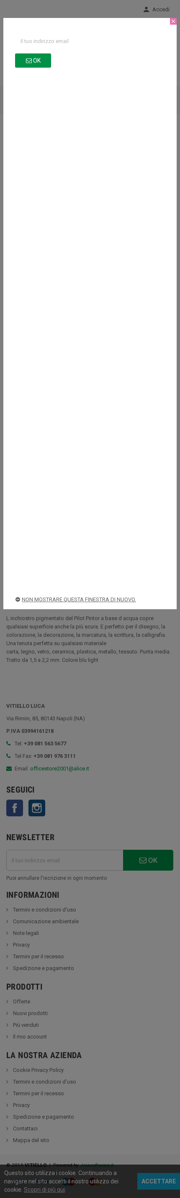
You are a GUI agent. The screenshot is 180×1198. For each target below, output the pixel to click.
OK (36, 60)
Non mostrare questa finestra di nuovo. (79, 599)
